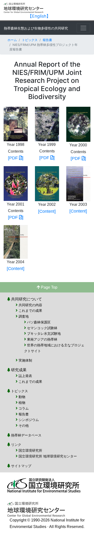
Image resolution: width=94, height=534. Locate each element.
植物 (22, 402)
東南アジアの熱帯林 (42, 339)
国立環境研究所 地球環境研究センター (48, 456)
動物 (22, 397)
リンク (16, 444)
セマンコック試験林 (42, 328)
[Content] (47, 211)
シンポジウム (29, 420)
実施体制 (25, 360)
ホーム (12, 40)
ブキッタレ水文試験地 (44, 333)
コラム (24, 408)
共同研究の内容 (30, 305)
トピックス (30, 40)
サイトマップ (21, 466)
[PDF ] (15, 158)
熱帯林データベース (26, 435)
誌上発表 (25, 376)
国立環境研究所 (30, 450)
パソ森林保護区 (39, 322)
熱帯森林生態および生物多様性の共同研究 (36, 28)
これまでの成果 (30, 310)
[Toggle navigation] (83, 28)
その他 (24, 425)
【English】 (39, 16)
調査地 (24, 316)
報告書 (47, 40)
